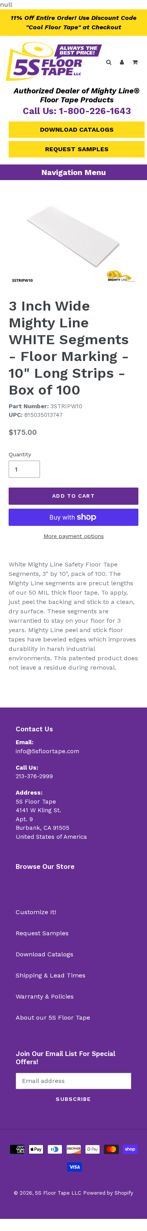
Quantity (20, 454)
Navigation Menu (74, 172)
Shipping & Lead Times (50, 975)
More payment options (74, 536)
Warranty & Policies (45, 996)
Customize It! (36, 912)
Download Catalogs (77, 129)
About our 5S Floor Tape (53, 1017)
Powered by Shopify (108, 1193)
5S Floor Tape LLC (58, 1193)
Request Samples (77, 149)
